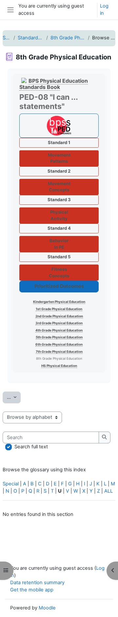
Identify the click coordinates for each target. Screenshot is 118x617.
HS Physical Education (59, 366)
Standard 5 (59, 256)
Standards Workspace (30, 38)
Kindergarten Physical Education (59, 302)
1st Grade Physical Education (59, 309)
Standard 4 (59, 228)
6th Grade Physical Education (59, 344)
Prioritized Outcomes (59, 286)
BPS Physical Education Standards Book (53, 83)
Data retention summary (37, 582)
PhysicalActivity (59, 215)
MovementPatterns (59, 158)
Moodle (47, 608)
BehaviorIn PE (59, 244)
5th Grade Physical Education (59, 337)
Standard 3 (59, 199)
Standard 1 (59, 142)
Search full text (31, 447)
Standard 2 (59, 171)
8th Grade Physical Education (67, 38)
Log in (104, 9)
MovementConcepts (59, 187)
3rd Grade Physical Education (59, 323)
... (14, 397)
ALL (108, 491)
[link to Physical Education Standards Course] (59, 126)
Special (11, 484)
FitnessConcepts (59, 272)
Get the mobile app (31, 590)
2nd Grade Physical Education (59, 316)
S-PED (7, 38)
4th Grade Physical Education (59, 330)
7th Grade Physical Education (59, 351)
